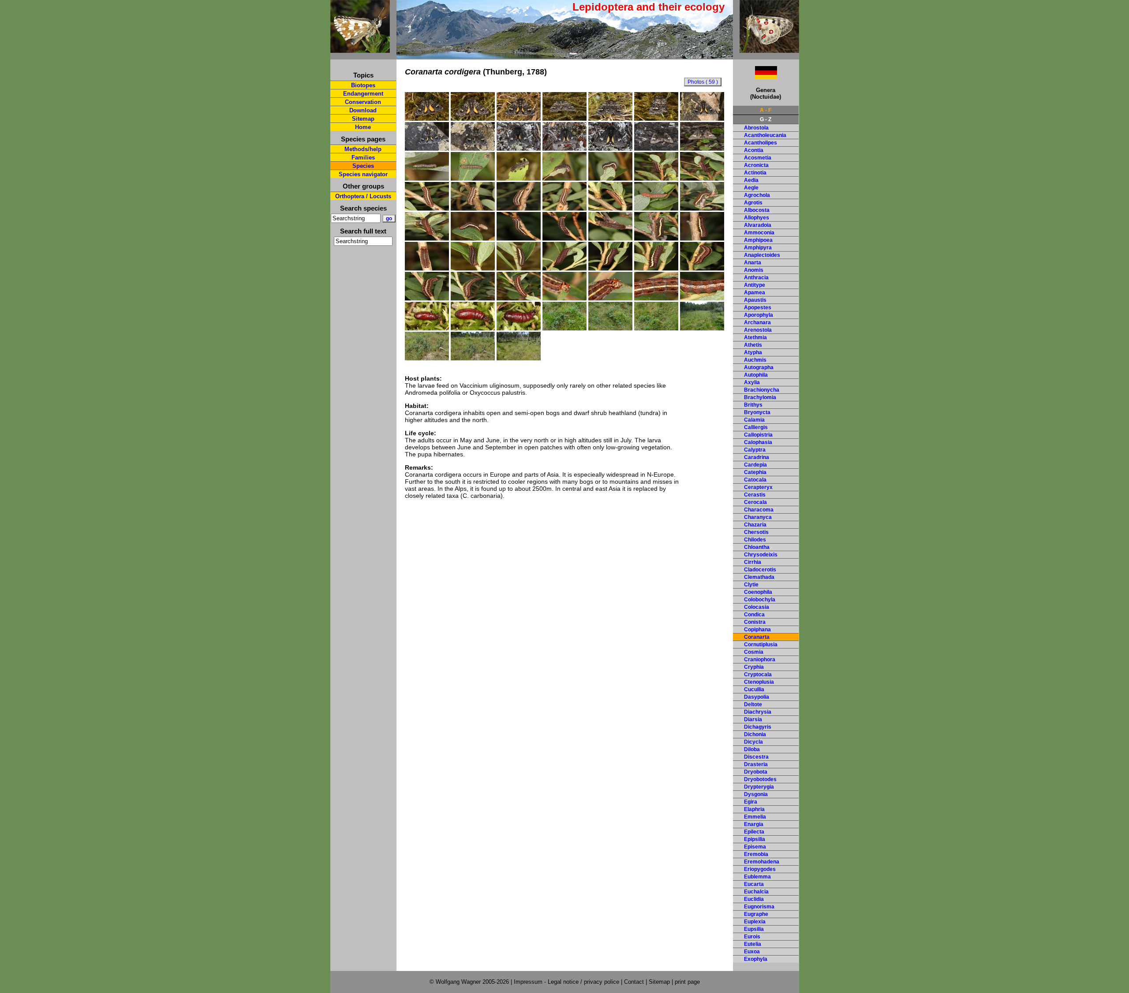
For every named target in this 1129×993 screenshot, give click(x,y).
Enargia (753, 824)
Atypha (753, 352)
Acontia (753, 150)
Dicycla (753, 742)
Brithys (753, 405)
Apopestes (757, 307)
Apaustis (755, 300)
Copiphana (757, 629)
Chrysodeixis (761, 555)
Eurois (752, 937)
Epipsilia (754, 839)
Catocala (755, 480)
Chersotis (756, 532)
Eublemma (757, 877)
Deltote (753, 704)
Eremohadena (761, 862)
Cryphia (754, 667)
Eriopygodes (760, 869)
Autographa (759, 367)
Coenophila (758, 592)
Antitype (754, 285)
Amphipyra (758, 248)
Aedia (751, 180)
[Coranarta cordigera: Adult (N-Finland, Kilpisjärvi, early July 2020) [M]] (519, 148)
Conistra (755, 622)
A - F (765, 110)
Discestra (756, 757)
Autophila (756, 375)
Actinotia (755, 173)
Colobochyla (759, 600)
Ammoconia (759, 233)
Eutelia (752, 944)
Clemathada (759, 577)
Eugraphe (756, 914)
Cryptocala (758, 674)
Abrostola (756, 128)
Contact (634, 981)
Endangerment (363, 93)
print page (687, 981)
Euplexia (755, 922)
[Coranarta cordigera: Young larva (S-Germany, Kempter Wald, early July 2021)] (427, 178)
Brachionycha (761, 390)
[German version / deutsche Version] (755, 77)
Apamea (754, 292)
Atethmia (755, 337)
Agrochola (757, 195)
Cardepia (755, 465)
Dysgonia (756, 794)
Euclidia (754, 899)
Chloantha (757, 547)
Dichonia (755, 734)
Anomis (753, 270)
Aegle (751, 188)
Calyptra (755, 450)
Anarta (752, 262)
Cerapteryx (758, 487)
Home (363, 127)
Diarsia (753, 719)
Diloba (752, 749)
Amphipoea (758, 240)
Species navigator (363, 174)
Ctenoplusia (759, 682)
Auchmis (755, 360)
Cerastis (755, 495)
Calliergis (756, 427)
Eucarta (754, 884)
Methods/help (362, 149)
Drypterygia (759, 787)
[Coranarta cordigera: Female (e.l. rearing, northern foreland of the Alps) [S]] (427, 118)
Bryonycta (757, 412)
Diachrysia (757, 712)
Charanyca (758, 517)
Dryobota (755, 772)
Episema (755, 847)
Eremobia (756, 854)
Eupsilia (754, 929)
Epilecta (754, 832)
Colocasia (756, 607)
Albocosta (757, 210)
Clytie (751, 585)
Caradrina (756, 457)
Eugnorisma (759, 907)
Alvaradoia (757, 225)
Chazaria (755, 525)
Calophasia (758, 442)
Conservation (363, 102)
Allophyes (756, 218)
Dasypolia (756, 697)
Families (363, 157)
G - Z (765, 119)
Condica (754, 614)
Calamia (754, 420)
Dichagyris (757, 727)
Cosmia (753, 652)
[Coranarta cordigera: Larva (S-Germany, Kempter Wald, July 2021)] (702, 268)
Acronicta (756, 165)
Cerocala (755, 502)
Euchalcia (756, 892)
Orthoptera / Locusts (363, 196)
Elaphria (754, 809)
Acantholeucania (765, 135)
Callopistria (758, 435)
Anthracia (756, 277)
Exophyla (755, 959)
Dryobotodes (760, 779)
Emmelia (755, 817)
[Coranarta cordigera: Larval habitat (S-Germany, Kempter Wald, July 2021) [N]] (427, 358)
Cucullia (754, 689)
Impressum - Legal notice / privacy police (567, 981)
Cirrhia (752, 562)
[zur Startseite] (360, 49)
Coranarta (757, 637)
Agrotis (753, 203)
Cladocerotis (760, 570)
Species (363, 166)
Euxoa (752, 952)
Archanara (757, 322)
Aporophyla (758, 315)
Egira (750, 802)
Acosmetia (757, 158)
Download (363, 110)
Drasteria (756, 764)
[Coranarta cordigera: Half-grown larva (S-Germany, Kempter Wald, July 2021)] (519, 178)
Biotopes (363, 85)
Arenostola (758, 330)
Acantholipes (760, 143)
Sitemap (363, 118)
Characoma (759, 510)
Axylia (752, 382)
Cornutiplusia (761, 644)
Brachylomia (760, 397)
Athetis (753, 345)
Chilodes (755, 540)
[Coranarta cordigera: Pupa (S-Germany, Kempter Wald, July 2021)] (427, 328)
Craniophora (759, 659)
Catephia (755, 472)
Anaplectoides (762, 255)
